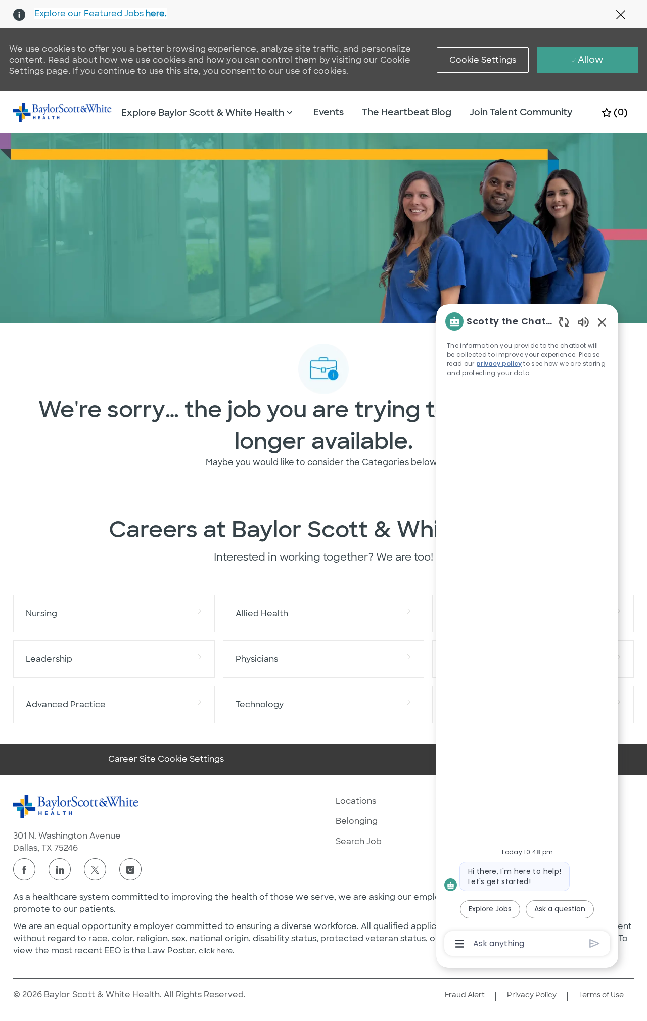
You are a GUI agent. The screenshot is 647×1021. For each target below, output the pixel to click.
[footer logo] (76, 806)
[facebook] (24, 869)
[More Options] (459, 944)
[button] (483, 60)
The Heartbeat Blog (406, 112)
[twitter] (95, 869)
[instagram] (130, 869)
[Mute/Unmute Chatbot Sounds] (583, 321)
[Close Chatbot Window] (602, 322)
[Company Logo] (62, 111)
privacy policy (499, 363)
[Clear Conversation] (564, 322)
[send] (594, 943)
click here (216, 950)
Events (328, 112)
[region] (527, 631)
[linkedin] (60, 869)
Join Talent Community (521, 112)
